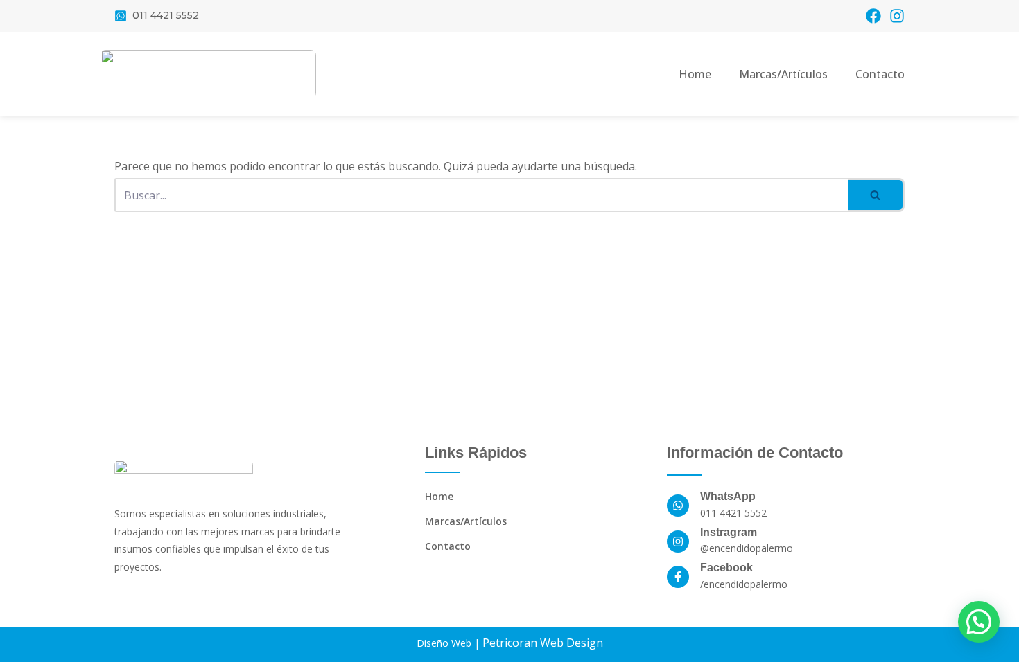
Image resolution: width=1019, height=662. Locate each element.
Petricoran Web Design (542, 642)
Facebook (726, 567)
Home (695, 74)
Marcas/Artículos (783, 74)
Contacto (880, 74)
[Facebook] (873, 16)
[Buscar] (876, 195)
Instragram (728, 532)
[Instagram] (897, 16)
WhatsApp (728, 496)
